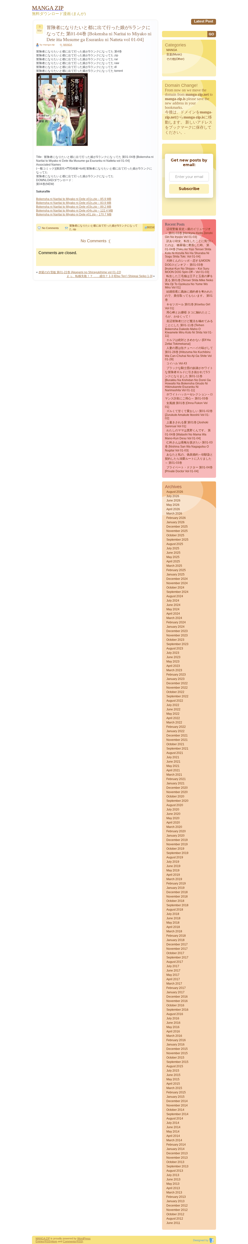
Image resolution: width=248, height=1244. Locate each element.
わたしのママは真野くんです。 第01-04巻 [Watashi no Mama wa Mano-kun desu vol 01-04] (188, 434)
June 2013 (173, 1179)
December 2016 (177, 996)
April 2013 (173, 1188)
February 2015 (176, 1092)
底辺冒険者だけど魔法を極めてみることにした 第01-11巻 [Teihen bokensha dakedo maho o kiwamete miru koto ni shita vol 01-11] (189, 328)
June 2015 (173, 1075)
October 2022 (175, 692)
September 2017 (177, 957)
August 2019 (174, 857)
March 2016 (174, 1036)
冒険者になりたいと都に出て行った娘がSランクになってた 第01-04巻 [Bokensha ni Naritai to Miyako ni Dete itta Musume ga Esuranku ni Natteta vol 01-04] (98, 33)
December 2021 (177, 735)
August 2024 (174, 596)
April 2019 (173, 874)
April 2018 (173, 927)
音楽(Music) (174, 54)
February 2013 (176, 1197)
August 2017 (174, 962)
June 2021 (173, 761)
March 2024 (174, 618)
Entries (40, 1241)
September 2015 (177, 1062)
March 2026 (174, 513)
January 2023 (175, 679)
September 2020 (177, 800)
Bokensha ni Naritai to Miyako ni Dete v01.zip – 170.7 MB (73, 214)
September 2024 (177, 592)
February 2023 (176, 674)
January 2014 (175, 1149)
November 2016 (177, 1001)
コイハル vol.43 (176, 363)
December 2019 (177, 840)
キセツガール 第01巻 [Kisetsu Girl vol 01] (187, 306)
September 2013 (177, 1166)
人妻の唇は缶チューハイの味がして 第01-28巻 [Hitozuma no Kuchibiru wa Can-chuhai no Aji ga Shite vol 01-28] (189, 353)
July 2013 (172, 1175)
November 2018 (177, 896)
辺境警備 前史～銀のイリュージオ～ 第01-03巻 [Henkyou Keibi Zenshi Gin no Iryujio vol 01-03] (189, 233)
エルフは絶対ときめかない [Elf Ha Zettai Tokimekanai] (188, 342)
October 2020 (175, 796)
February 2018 (176, 935)
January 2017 (175, 992)
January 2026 (175, 522)
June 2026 (173, 500)
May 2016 (172, 1027)
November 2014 (177, 1105)
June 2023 (173, 657)
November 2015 (177, 1053)
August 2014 (174, 1118)
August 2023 (174, 648)
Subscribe (189, 188)
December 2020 (177, 787)
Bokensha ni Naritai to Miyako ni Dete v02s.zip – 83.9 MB (73, 203)
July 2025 (172, 548)
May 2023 (172, 661)
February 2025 (176, 570)
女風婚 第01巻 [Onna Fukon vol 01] (186, 405)
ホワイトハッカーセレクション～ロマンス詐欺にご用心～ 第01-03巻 (189, 396)
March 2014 (174, 1140)
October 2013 (175, 1162)
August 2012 (174, 1218)
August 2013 (174, 1170)
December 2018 (177, 892)
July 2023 (172, 653)
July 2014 (172, 1123)
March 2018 (174, 931)
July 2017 (172, 966)
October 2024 (175, 587)
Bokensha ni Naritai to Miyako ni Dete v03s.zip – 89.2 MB (73, 206)
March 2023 (174, 670)
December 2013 (177, 1153)
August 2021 (174, 753)
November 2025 (177, 531)
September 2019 (177, 853)
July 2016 (172, 1018)
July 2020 (172, 809)
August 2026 (174, 491)
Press (87, 1238)
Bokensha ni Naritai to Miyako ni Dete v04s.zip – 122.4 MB (74, 210)
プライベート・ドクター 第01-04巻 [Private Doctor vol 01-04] (189, 469)
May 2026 (172, 505)
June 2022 (173, 709)
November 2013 (177, 1157)
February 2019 (176, 883)
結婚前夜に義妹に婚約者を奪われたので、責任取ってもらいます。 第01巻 (189, 296)
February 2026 (176, 518)
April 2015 (173, 1083)
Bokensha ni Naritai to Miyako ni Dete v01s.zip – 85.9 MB (73, 199)
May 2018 (172, 922)
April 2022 (173, 718)
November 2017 (177, 948)
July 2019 (172, 861)
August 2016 (174, 1014)
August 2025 (174, 544)
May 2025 (172, 557)
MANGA (67, 44)
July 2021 (172, 757)
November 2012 (177, 1210)
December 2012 (177, 1205)
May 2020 (172, 818)
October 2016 (175, 1005)
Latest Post (203, 21)
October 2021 (175, 744)
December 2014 (177, 1101)
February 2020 (176, 831)
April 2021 (173, 770)
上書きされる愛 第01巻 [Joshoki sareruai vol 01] (186, 424)
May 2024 (172, 609)
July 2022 (172, 705)
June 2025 (173, 552)
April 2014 (173, 1136)
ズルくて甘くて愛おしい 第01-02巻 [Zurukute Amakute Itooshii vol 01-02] (189, 414)
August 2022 (174, 700)
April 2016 (173, 1031)
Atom (54, 1241)
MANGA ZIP (43, 1238)
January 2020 (175, 835)
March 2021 (174, 774)
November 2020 (177, 792)
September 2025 (177, 539)
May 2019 (172, 870)
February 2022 (176, 727)
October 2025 (175, 535)
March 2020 (174, 827)
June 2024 (173, 605)
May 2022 (172, 713)
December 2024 (177, 579)
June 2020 (173, 814)
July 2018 (172, 914)
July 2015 (172, 1070)
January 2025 (175, 574)
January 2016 (175, 1044)
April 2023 (173, 666)
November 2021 (177, 740)
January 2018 (175, 940)
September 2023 (177, 644)
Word (80, 1238)
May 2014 (172, 1131)
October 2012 (175, 1214)
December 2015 (177, 1049)
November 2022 (177, 687)
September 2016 (177, 1009)
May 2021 (172, 766)
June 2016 (173, 1022)
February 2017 (176, 988)
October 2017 (175, 953)
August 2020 (174, 805)
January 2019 (175, 888)
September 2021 (177, 748)
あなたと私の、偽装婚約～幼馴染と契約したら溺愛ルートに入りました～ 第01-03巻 (189, 458)
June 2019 (173, 866)
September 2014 (177, 1114)
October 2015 (175, 1057)
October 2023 (175, 639)
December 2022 (177, 683)
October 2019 (175, 848)
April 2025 (173, 561)
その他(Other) (175, 59)
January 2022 (175, 731)
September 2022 (177, 696)
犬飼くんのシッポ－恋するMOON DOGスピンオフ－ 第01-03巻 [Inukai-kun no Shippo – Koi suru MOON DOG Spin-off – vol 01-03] (187, 266)
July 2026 (172, 496)
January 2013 (175, 1201)
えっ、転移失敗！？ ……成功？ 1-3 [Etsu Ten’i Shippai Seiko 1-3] (109, 276)
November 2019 (177, 844)
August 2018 (174, 909)
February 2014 (176, 1144)
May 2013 (172, 1183)
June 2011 (173, 1223)
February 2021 (176, 779)
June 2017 (173, 970)
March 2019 (174, 879)
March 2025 (174, 565)
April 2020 (173, 822)
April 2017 (173, 979)
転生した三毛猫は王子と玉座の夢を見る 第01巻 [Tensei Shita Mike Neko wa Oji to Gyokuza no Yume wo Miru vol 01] (189, 281)
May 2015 (172, 1079)
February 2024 (176, 622)
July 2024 (172, 600)
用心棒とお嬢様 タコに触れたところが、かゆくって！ (188, 314)
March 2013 (174, 1192)
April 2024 (173, 613)
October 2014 (175, 1110)
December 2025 (177, 526)
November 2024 (177, 583)
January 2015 (175, 1096)
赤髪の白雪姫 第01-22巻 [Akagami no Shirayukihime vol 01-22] (80, 272)
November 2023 (177, 635)
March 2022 (174, 722)
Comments (69, 1241)
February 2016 (176, 1040)
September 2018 (177, 905)
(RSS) (47, 1241)
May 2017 (172, 975)
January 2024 (175, 626)
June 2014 (173, 1127)
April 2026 (173, 509)
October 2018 (175, 901)
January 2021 (175, 783)
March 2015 (174, 1088)
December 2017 (177, 944)
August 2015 (174, 1066)
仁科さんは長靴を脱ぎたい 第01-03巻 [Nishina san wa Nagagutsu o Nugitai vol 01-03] (189, 446)
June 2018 (173, 918)
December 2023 (177, 631)
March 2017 (174, 983)
